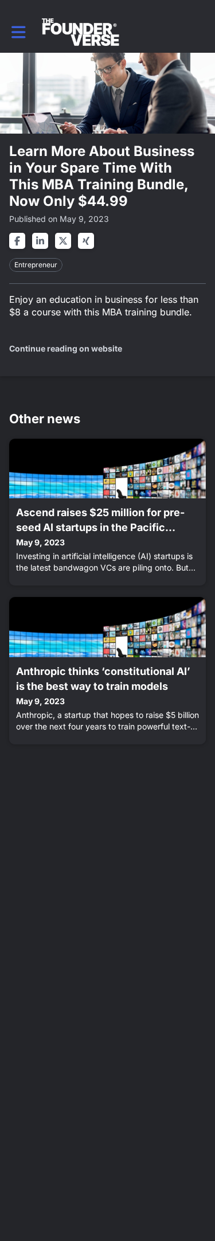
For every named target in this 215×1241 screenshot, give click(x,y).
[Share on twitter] (63, 241)
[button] (18, 32)
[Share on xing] (86, 241)
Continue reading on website (65, 348)
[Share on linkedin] (40, 241)
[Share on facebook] (17, 241)
